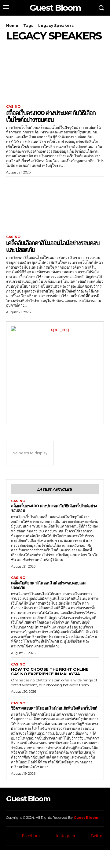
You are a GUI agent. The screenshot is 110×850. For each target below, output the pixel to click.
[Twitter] (83, 836)
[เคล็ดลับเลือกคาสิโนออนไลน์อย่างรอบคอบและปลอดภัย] (55, 204)
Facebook (31, 835)
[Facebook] (15, 836)
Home (12, 25)
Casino (13, 107)
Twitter (97, 835)
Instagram (65, 835)
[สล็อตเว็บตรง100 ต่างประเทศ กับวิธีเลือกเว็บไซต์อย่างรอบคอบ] (55, 74)
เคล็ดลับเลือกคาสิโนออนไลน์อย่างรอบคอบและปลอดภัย (52, 246)
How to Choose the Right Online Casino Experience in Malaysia (49, 671)
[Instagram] (49, 836)
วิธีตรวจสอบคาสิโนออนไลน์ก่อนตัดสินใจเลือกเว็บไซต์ (54, 708)
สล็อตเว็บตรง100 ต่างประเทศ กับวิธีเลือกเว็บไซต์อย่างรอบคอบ (50, 116)
